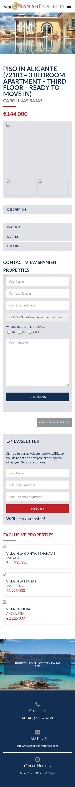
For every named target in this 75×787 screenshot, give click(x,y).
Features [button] (14, 227)
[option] (37, 33)
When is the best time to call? (25, 326)
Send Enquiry (37, 396)
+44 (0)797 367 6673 (39, 718)
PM (24, 332)
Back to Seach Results (54, 422)
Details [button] (12, 236)
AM (13, 332)
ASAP (36, 332)
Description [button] (16, 209)
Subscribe (37, 508)
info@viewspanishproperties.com (37, 745)
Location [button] (14, 246)
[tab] (37, 209)
